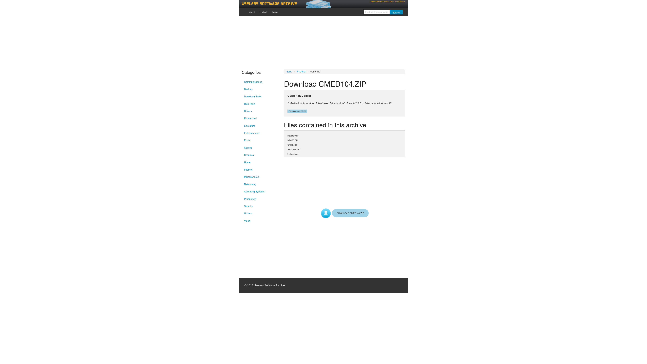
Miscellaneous (251, 176)
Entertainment (251, 133)
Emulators (249, 125)
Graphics (249, 155)
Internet (248, 169)
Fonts (247, 140)
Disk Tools (249, 103)
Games (248, 147)
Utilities (248, 213)
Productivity (250, 199)
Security (248, 206)
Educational (250, 118)
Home (247, 162)
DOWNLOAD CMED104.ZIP (350, 213)
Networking (250, 184)
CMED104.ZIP (316, 71)
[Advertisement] (323, 42)
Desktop (248, 89)
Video (247, 220)
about (252, 12)
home (275, 12)
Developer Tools (252, 96)
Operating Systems (254, 191)
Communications (253, 81)
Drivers (248, 111)
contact (263, 12)
